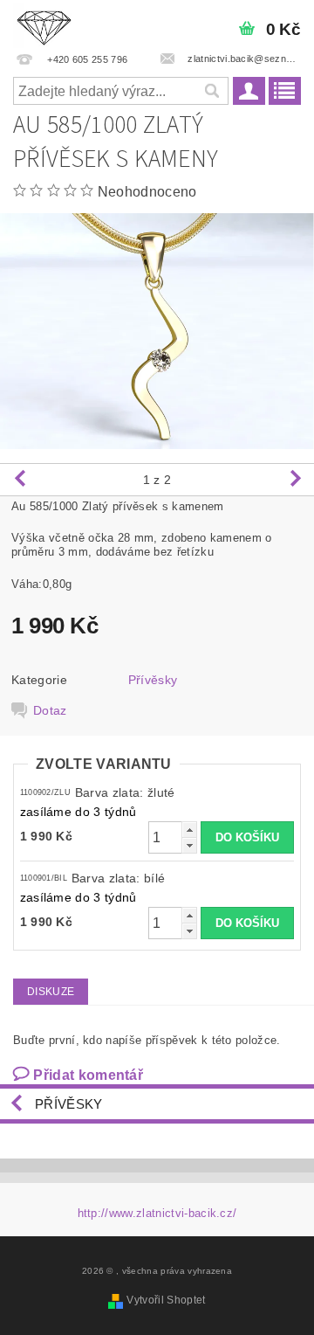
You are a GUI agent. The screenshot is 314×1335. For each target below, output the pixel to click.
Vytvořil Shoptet (165, 1300)
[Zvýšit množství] (189, 829)
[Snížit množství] (189, 845)
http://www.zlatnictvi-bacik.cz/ (157, 1213)
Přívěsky (153, 680)
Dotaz (50, 710)
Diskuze (50, 992)
